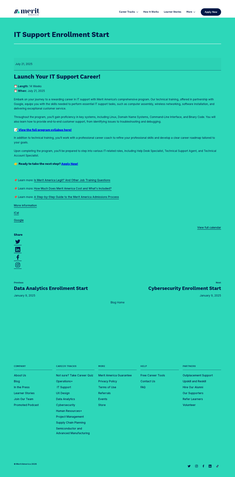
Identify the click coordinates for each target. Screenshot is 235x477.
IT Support (63, 387)
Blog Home (118, 302)
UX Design (63, 393)
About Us (20, 375)
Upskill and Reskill (194, 381)
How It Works (151, 11)
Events (102, 399)
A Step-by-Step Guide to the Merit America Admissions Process (76, 197)
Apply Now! (69, 164)
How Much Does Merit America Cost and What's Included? (73, 188)
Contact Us (148, 381)
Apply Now (211, 12)
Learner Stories (172, 11)
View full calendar (209, 227)
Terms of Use (107, 387)
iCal (16, 212)
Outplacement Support (198, 375)
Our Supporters (193, 393)
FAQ (143, 387)
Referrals (104, 393)
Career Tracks (127, 11)
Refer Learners (193, 399)
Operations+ (64, 381)
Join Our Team (23, 399)
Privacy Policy (107, 381)
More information (25, 205)
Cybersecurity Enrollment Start (184, 288)
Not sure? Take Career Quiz (74, 375)
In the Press (22, 387)
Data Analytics (51, 288)
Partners (189, 366)
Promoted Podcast (26, 405)
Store (102, 405)
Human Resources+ (69, 411)
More (189, 11)
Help (144, 366)
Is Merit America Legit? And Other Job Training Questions (72, 180)
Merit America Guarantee (115, 375)
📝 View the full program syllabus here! (43, 130)
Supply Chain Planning (71, 422)
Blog (17, 381)
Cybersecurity (65, 405)
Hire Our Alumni (193, 387)
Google (19, 220)
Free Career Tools (153, 375)
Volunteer (189, 405)
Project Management (70, 416)
